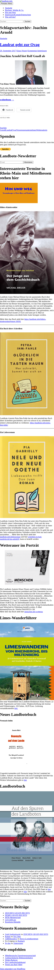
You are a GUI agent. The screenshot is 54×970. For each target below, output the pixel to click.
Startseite (8, 8)
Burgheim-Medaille (12, 922)
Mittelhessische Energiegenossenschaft (20, 955)
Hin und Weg (10, 12)
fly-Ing (7, 943)
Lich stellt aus (10, 920)
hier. (16, 708)
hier (25, 780)
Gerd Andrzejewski (12, 934)
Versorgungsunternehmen (26, 130)
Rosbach (21, 941)
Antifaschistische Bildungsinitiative (19, 958)
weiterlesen (7, 99)
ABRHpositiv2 (11, 939)
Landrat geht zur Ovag (20, 44)
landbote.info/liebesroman (10, 537)
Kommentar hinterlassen (37, 51)
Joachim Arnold (3, 129)
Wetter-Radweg (11, 960)
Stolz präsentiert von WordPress (12, 969)
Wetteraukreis (41, 130)
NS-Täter (17, 936)
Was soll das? (10, 17)
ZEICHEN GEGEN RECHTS (17, 913)
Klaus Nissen (21, 51)
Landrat (9, 130)
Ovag (14, 130)
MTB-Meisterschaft (13, 917)
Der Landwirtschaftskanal (15, 962)
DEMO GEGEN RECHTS (16, 915)
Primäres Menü (6, 4)
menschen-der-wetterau (33, 612)
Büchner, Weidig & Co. (14, 10)
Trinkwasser (18, 943)
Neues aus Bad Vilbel (13, 964)
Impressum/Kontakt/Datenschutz (18, 15)
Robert (7, 936)
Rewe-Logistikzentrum (29, 939)
